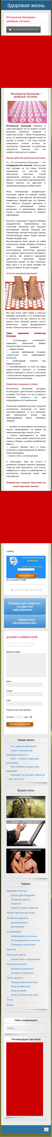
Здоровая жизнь (26, 5)
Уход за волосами (20, 986)
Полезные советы (16, 954)
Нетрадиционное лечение (26, 29)
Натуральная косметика (24, 982)
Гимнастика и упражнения (25, 959)
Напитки (16, 903)
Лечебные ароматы (17, 918)
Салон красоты (15, 977)
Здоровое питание (17, 890)
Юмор (10, 1004)
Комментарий (13, 652)
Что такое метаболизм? (23, 746)
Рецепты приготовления (24, 907)
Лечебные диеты (20, 899)
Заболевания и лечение (24, 936)
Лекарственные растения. (21, 912)
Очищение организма (23, 944)
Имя (9, 681)
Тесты (10, 999)
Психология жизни (17, 964)
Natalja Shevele (35, 589)
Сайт (8, 700)
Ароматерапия (19, 922)
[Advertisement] (26, 62)
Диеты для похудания (23, 895)
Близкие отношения (22, 968)
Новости (11, 949)
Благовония (17, 926)
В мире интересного (22, 972)
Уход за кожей (18, 990)
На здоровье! (14, 931)
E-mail (10, 691)
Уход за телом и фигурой (25, 994)
